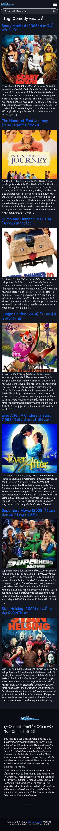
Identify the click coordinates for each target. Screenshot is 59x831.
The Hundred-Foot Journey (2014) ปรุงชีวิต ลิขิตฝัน (25, 123)
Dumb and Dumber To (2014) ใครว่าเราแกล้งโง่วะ (26, 221)
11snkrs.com (35, 822)
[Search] (54, 11)
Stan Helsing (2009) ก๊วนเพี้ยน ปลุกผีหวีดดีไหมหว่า (27, 610)
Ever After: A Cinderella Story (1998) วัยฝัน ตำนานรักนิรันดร (26, 417)
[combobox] (26, 11)
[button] (54, 4)
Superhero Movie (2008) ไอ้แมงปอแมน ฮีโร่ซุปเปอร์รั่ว (28, 512)
